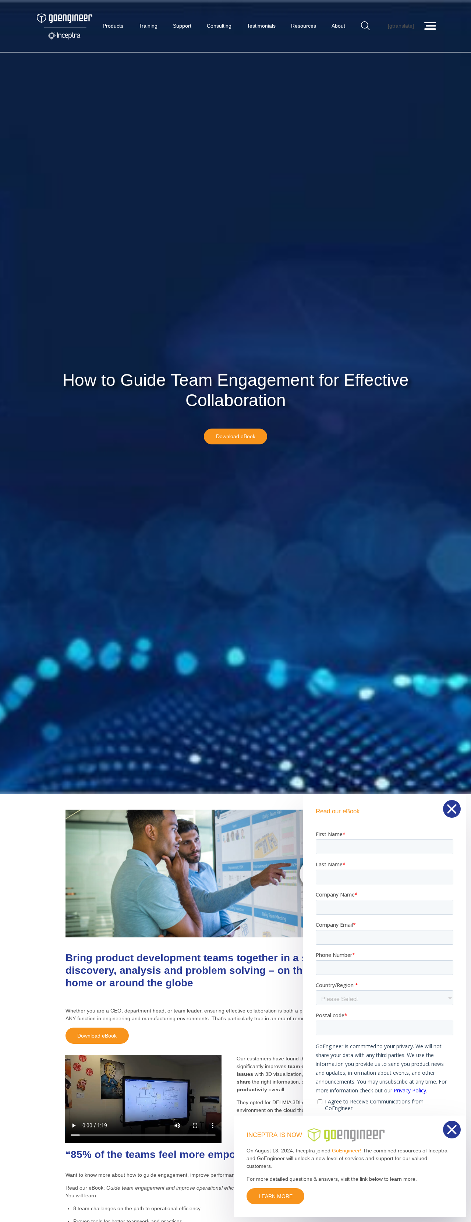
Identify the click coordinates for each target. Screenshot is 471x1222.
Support (182, 26)
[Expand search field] (366, 26)
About (338, 26)
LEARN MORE (276, 1196)
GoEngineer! (346, 1151)
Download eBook (235, 436)
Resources (303, 26)
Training (148, 26)
